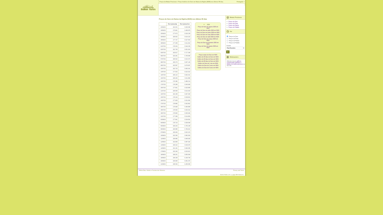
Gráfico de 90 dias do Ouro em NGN (207, 61)
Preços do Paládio (234, 27)
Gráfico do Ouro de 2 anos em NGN (208, 65)
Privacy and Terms (238, 170)
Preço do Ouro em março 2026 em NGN (208, 39)
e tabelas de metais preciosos (235, 63)
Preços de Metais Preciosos (168, 1)
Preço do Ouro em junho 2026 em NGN (208, 32)
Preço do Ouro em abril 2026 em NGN (208, 37)
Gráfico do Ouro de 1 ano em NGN (208, 63)
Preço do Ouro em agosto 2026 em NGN (208, 27)
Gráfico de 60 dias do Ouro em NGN (207, 59)
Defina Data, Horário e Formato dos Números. (152, 170)
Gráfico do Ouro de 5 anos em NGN (208, 67)
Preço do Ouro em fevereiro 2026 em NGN (208, 43)
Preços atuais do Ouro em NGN (208, 55)
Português (240, 1)
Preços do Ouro (233, 21)
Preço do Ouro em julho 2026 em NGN (208, 30)
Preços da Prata (233, 23)
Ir (227, 52)
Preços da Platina (234, 25)
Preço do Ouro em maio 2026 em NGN (208, 34)
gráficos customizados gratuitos (234, 61)
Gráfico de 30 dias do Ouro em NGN (207, 57)
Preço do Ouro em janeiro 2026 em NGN (208, 46)
